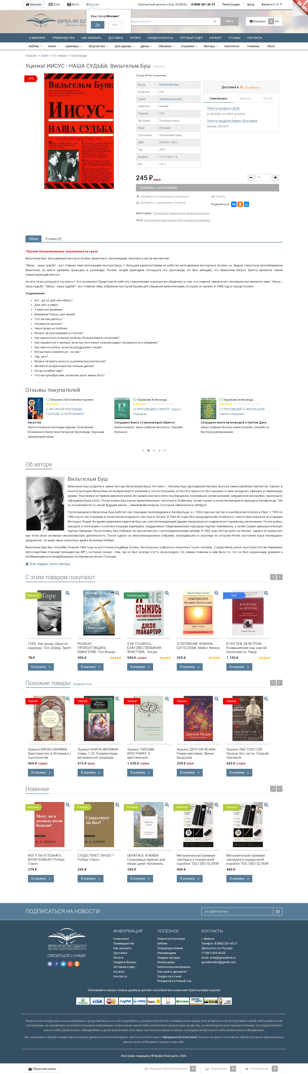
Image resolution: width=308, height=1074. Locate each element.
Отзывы (234, 38)
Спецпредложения (170, 948)
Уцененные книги (170, 99)
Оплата (135, 38)
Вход (250, 4)
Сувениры (72, 46)
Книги (52, 46)
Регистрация (231, 4)
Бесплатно (232, 46)
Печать (220, 196)
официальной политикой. (179, 1037)
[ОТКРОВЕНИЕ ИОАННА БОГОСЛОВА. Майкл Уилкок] (198, 612)
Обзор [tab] (33, 239)
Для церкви (123, 46)
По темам (59, 55)
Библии (34, 46)
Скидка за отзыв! (169, 976)
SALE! (271, 46)
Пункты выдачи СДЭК (223, 108)
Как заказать (91, 38)
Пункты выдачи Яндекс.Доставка (232, 121)
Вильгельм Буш (169, 84)
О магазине (37, 38)
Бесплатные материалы (174, 967)
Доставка (115, 38)
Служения (187, 46)
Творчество (97, 46)
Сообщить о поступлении (158, 187)
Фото (75, 4)
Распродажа (166, 962)
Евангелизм (177, 213)
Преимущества (63, 38)
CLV (161, 91)
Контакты (254, 38)
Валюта (270, 4)
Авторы (209, 46)
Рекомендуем (166, 953)
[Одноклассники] (240, 204)
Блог (56, 4)
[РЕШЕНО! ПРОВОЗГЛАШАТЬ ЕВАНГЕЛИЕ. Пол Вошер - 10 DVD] (99, 612)
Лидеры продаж (168, 957)
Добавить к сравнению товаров (163, 202)
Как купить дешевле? (172, 971)
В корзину (39, 667)
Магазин (35, 4)
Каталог (216, 38)
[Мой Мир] (246, 204)
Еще (264, 436)
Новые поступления (171, 938)
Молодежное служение (193, 220)
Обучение (165, 46)
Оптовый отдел (191, 38)
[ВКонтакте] (234, 204)
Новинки (253, 46)
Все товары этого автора (50, 564)
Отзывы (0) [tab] (53, 239)
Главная (31, 55)
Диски (144, 46)
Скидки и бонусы (160, 38)
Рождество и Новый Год (174, 981)
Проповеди (79, 55)
